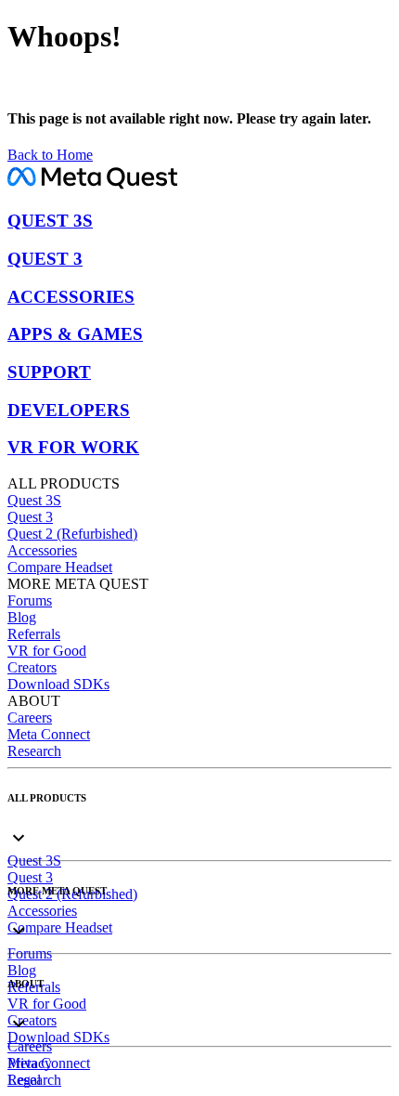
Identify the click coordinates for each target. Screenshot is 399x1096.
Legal (24, 1080)
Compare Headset (59, 567)
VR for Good (46, 651)
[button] (199, 822)
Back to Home (50, 155)
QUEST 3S (50, 220)
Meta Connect (48, 734)
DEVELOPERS (68, 410)
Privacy (29, 1063)
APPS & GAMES (75, 334)
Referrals (33, 634)
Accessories (42, 550)
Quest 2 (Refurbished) (72, 533)
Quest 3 (30, 517)
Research (34, 751)
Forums (29, 600)
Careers (29, 717)
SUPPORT (49, 372)
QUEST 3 (45, 258)
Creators (32, 667)
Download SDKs (58, 684)
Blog (21, 617)
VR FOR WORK (73, 447)
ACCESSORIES (71, 297)
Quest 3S (34, 500)
